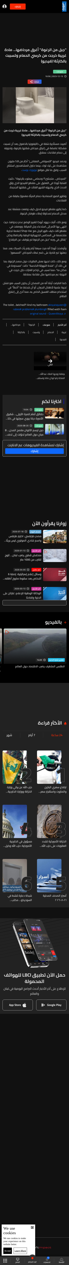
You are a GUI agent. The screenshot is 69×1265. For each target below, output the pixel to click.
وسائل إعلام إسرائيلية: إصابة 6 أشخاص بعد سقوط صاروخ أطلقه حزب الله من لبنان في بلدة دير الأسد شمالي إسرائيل (23, 576)
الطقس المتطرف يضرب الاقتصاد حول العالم (40, 666)
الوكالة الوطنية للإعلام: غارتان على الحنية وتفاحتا (22, 595)
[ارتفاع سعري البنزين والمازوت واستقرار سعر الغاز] (51, 772)
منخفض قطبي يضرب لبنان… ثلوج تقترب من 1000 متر (23, 557)
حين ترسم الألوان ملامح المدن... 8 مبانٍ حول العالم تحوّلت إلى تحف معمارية (24, 432)
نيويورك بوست (29, 170)
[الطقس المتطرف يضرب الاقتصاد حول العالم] (35, 650)
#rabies (17, 309)
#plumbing (41, 309)
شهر (9, 735)
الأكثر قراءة (50, 723)
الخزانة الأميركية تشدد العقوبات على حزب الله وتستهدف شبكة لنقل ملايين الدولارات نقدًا (54, 843)
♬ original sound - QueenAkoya (48, 313)
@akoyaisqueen (57, 305)
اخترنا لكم (51, 401)
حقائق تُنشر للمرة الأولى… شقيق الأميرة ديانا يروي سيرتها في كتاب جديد (24, 416)
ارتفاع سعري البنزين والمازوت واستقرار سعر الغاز (53, 789)
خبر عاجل (36, 569)
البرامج (17, 1261)
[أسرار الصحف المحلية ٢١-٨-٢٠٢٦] (51, 880)
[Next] (4, 650)
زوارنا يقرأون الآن (49, 523)
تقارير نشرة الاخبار (56, 659)
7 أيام (31, 735)
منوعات (39, 409)
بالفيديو (53, 622)
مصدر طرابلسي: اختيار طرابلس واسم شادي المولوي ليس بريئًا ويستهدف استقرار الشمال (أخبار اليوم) (23, 538)
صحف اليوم (35, 531)
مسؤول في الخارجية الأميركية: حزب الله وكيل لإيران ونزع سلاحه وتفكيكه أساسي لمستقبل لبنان (18, 843)
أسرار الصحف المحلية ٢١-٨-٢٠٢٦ (54, 897)
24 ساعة (56, 735)
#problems (28, 309)
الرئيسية (61, 1261)
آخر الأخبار (36, 550)
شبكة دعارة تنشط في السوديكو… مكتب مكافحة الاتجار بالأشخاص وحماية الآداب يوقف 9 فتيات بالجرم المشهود (17, 897)
